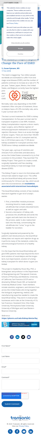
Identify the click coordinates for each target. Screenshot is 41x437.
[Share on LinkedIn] (17, 337)
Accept (20, 48)
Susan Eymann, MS (11, 68)
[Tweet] (23, 337)
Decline (20, 54)
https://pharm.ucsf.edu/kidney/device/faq (19, 318)
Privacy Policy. (13, 23)
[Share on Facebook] (12, 337)
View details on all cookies (20, 43)
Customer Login (11, 3)
